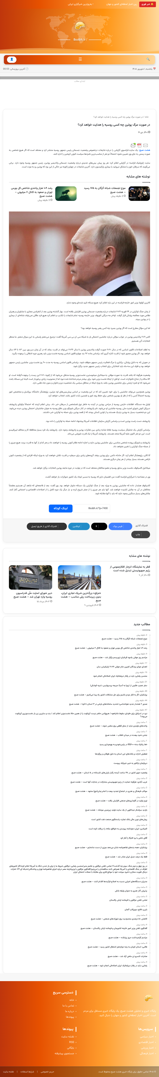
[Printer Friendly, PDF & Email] (139, 145)
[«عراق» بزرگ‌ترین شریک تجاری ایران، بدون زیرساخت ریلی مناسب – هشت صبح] (79, 577)
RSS (71, 1042)
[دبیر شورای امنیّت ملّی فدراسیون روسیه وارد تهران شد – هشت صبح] (30, 577)
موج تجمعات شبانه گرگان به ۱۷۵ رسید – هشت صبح (105, 190)
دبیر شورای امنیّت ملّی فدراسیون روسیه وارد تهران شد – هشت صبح (33, 595)
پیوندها (70, 1017)
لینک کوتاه (61, 508)
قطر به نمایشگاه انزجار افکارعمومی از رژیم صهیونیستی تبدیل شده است (130, 569)
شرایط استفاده (27, 1072)
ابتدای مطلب (79, 81)
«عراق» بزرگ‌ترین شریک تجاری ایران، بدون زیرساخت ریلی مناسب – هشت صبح (81, 597)
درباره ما (69, 1012)
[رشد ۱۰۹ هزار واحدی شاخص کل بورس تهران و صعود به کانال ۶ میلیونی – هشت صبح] (66, 193)
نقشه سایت (67, 1037)
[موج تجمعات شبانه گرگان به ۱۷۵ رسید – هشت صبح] (139, 193)
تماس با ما (68, 1006)
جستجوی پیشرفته (64, 1054)
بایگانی (70, 1048)
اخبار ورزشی (147, 1048)
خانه (147, 117)
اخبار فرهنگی (147, 1054)
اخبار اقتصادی (146, 1042)
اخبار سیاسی (147, 1037)
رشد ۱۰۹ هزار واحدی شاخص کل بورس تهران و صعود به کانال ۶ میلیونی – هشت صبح (31, 192)
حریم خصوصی (47, 1072)
